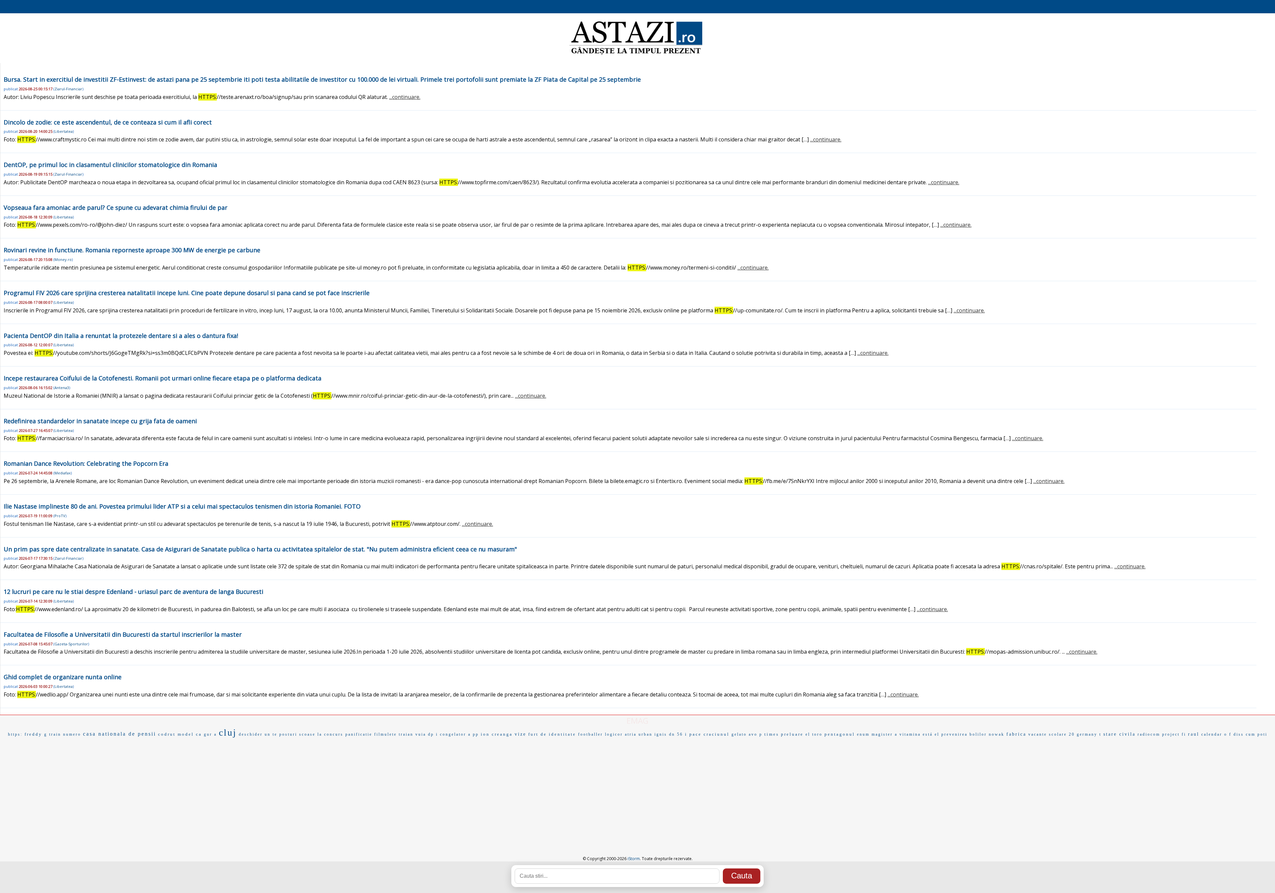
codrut (167, 734)
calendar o (1214, 734)
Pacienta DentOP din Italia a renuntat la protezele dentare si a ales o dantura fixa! (121, 336)
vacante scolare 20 (1051, 734)
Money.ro (63, 259)
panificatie (358, 734)
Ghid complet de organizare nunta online (63, 677)
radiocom (1149, 734)
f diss (1236, 734)
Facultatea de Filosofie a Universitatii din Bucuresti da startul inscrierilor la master (123, 634)
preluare (792, 734)
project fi (1174, 734)
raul (1193, 734)
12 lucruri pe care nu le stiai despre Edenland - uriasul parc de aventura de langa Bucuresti (133, 592)
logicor (614, 734)
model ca (190, 734)
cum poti (1256, 734)
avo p (755, 734)
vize (520, 734)
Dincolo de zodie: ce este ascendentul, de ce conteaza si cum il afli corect (108, 122)
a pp (473, 734)
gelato (739, 734)
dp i (433, 734)
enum (863, 734)
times (771, 734)
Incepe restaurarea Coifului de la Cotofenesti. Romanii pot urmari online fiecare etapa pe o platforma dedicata (162, 378)
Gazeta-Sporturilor (71, 643)
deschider (251, 734)
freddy (33, 734)
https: (15, 734)
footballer (590, 734)
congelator (453, 734)
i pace (693, 734)
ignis (660, 734)
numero (72, 734)
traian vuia (412, 734)
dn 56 (676, 734)
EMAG (637, 720)
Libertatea (63, 131)
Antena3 (61, 387)
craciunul (716, 734)
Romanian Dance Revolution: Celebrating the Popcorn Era (86, 463)
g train (52, 734)
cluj (228, 732)
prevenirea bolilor (964, 734)
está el (931, 734)
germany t (1089, 734)
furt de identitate (552, 734)
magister (882, 734)
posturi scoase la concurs (311, 734)
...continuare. (404, 97)
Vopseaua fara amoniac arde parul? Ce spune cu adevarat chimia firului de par (115, 207)
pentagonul (839, 734)
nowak (996, 734)
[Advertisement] (637, 789)
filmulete (385, 734)
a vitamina (908, 734)
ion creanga (497, 734)
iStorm (634, 858)
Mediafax (62, 472)
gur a (210, 734)
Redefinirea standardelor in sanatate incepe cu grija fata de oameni (100, 421)
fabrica (1016, 734)
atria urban (638, 734)
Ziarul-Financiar (68, 88)
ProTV (59, 515)
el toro (814, 734)
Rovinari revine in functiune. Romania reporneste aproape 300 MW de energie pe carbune (132, 250)
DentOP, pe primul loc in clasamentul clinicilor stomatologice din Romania (110, 165)
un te (271, 734)
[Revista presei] (635, 54)
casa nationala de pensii (119, 734)
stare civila (1119, 734)
